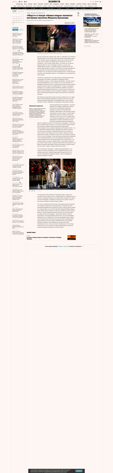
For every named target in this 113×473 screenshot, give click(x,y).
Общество (67, 3)
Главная (28, 12)
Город (34, 6)
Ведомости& (39, 6)
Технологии (46, 3)
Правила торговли (20, 6)
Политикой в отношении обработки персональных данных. (55, 471)
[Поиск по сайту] (93, 1)
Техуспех (76, 6)
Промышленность (59, 6)
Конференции (90, 6)
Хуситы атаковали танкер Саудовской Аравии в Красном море (17, 210)
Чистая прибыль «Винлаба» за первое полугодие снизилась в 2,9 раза (18, 166)
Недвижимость (56, 3)
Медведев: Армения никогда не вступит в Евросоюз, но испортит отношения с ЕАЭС (18, 152)
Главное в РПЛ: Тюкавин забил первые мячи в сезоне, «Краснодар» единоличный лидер (17, 41)
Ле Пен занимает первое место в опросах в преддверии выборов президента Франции (17, 106)
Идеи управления (28, 6)
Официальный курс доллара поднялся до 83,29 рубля (18, 227)
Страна (53, 6)
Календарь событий (14, 11)
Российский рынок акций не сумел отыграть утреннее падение (17, 179)
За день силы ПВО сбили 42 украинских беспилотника (18, 87)
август (21, 11)
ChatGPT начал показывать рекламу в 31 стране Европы (18, 221)
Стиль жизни (79, 3)
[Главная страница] (54, 2)
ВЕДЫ (15, 6)
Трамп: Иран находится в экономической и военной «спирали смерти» (17, 114)
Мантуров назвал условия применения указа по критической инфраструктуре (17, 81)
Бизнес (25, 3)
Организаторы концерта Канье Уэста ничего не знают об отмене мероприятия (17, 158)
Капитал (49, 6)
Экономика (30, 3)
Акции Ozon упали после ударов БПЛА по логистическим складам (17, 185)
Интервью (84, 3)
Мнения (89, 3)
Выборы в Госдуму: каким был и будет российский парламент (93, 10)
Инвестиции (40, 3)
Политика (62, 3)
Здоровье (81, 6)
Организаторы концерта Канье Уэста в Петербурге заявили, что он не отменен (18, 47)
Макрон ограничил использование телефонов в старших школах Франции (18, 232)
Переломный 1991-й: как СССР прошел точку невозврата (45, 10)
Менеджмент (72, 3)
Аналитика (45, 6)
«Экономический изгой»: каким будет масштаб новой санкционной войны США (18, 53)
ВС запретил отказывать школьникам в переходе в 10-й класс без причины (17, 216)
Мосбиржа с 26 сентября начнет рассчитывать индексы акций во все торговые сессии (17, 197)
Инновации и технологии (69, 6)
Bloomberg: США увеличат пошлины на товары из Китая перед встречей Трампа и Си (17, 99)
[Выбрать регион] (91, 1)
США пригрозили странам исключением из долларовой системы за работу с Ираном (17, 61)
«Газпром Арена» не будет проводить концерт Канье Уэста (17, 204)
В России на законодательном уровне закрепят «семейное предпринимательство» (17, 139)
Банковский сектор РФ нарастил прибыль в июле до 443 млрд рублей (17, 191)
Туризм (95, 6)
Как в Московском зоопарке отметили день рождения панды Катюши (17, 67)
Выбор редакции (30, 10)
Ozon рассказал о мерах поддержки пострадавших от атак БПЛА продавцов (17, 92)
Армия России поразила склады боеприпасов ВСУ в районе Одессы (18, 120)
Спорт (85, 6)
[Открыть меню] (100, 1)
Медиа (51, 3)
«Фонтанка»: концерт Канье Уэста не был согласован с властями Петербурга (18, 126)
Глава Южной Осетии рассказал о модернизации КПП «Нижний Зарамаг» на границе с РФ (18, 132)
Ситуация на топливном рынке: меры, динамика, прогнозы (68, 10)
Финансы (35, 3)
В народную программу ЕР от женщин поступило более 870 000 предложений (17, 74)
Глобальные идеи (19, 3)
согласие (48, 470)
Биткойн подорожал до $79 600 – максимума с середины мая (18, 146)
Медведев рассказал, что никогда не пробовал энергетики (17, 35)
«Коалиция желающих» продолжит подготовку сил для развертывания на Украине (18, 172)
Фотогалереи (94, 3)
